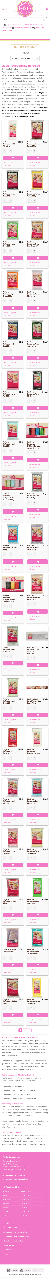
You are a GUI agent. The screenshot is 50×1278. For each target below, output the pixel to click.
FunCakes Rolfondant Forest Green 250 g (33, 344)
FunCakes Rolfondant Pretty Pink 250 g (9, 394)
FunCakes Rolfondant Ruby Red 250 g (10, 1001)
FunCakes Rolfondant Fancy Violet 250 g (33, 547)
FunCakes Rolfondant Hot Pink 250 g (9, 901)
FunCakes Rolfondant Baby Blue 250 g (32, 801)
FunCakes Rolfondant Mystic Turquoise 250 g (33, 951)
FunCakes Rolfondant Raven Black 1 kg (33, 394)
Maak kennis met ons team (13, 1241)
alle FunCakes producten (30, 113)
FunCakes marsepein (39, 111)
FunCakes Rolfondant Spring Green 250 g (9, 244)
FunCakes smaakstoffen (19, 111)
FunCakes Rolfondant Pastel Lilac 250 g (9, 801)
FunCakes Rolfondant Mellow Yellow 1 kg (33, 1001)
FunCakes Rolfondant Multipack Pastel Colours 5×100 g (8, 497)
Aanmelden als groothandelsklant (16, 1236)
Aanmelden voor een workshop (15, 1232)
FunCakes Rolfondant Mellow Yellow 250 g (33, 194)
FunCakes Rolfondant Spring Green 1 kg (33, 901)
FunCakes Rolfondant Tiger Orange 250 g (8, 294)
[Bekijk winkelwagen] (46, 8)
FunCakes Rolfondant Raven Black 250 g (9, 194)
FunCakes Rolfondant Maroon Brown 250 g (33, 144)
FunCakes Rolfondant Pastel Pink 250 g (33, 294)
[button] (3, 8)
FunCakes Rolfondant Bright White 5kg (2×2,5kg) (33, 650)
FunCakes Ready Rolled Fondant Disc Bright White (34, 701)
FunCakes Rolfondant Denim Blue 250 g (9, 344)
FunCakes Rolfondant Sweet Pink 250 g (9, 851)
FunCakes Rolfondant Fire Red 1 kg (8, 751)
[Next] (30, 1030)
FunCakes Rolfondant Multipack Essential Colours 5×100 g (33, 445)
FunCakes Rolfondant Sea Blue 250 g (10, 547)
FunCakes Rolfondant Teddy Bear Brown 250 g (33, 244)
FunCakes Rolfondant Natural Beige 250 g (33, 597)
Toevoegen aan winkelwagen (13, 158)
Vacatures (7, 1250)
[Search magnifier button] (44, 20)
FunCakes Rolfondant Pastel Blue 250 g (9, 444)
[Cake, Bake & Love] (25, 8)
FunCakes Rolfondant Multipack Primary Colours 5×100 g (9, 598)
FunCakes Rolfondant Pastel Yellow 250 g (33, 851)
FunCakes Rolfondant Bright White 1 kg (9, 144)
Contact (6, 1254)
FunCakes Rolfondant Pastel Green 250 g (9, 701)
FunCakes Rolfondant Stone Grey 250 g (33, 496)
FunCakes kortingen (36, 93)
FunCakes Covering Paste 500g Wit (9, 950)
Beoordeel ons (9, 1245)
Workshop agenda (10, 1227)
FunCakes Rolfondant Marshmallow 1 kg (33, 751)
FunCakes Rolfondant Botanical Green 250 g (10, 649)
